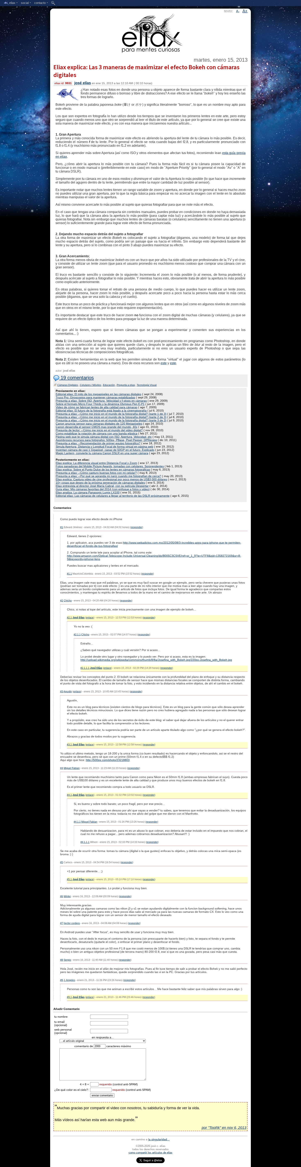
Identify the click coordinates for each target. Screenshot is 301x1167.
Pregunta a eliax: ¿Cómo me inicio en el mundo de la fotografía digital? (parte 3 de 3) (111, 420)
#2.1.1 (77, 634)
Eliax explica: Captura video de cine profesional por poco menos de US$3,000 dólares (111, 479)
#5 (61, 862)
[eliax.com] (150, 32)
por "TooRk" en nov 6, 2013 (224, 1128)
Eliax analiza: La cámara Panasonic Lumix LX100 (88, 492)
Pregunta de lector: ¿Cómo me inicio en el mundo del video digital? (99, 430)
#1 (61, 527)
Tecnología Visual (147, 385)
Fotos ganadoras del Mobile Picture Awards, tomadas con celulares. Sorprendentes (110, 466)
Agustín (67, 691)
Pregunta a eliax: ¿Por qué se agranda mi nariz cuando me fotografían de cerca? (108, 476)
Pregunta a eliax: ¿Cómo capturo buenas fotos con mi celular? (96, 472)
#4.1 (69, 795)
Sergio (67, 959)
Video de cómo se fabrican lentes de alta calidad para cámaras (96, 407)
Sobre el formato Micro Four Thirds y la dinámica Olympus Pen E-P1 (100, 404)
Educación (109, 385)
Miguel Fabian (72, 768)
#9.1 (69, 997)
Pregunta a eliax (126, 385)
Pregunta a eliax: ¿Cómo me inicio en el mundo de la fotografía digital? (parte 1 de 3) (111, 413)
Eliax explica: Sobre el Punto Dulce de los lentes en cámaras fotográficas (103, 469)
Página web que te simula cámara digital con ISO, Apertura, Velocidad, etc (104, 436)
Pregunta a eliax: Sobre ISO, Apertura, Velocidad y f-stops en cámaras (101, 400)
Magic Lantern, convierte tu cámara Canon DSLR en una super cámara (102, 453)
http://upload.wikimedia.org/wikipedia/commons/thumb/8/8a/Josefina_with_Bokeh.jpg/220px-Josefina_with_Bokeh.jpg (156, 659)
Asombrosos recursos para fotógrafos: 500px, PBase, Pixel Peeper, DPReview (106, 440)
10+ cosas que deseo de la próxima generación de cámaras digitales (100, 482)
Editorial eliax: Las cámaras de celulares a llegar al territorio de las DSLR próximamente (113, 495)
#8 (61, 959)
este (164, 363)
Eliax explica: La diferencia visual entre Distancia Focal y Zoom (96, 463)
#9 (61, 980)
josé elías (82, 83)
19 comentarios (76, 377)
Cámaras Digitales (67, 385)
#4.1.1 (77, 821)
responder (136, 527)
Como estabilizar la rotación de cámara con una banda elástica (96, 433)
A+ (245, 11)
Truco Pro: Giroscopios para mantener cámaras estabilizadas (95, 397)
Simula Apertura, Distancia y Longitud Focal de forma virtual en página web (104, 446)
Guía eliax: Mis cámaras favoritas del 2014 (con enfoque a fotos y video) (103, 489)
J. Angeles (69, 980)
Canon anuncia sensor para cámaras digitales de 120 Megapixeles (99, 423)
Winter (67, 896)
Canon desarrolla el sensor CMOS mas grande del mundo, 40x (96, 427)
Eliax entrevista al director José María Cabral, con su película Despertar (102, 486)
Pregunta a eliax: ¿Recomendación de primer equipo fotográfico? (98, 443)
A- (237, 11)
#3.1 (69, 744)
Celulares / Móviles (90, 385)
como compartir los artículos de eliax (150, 1152)
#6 (61, 896)
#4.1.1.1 (84, 842)
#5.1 (69, 879)
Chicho (68, 600)
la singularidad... (159, 1139)
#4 (61, 768)
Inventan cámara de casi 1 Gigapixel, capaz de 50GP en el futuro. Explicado (105, 449)
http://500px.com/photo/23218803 (108, 760)
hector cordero (72, 923)
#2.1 (69, 617)
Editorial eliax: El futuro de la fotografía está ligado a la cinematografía (101, 410)
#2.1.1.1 (84, 668)
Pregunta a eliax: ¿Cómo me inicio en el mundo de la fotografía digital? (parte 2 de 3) (111, 417)
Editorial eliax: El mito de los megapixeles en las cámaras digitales (98, 394)
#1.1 (69, 573)
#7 (61, 923)
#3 (61, 691)
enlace (90, 617)
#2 (61, 600)
